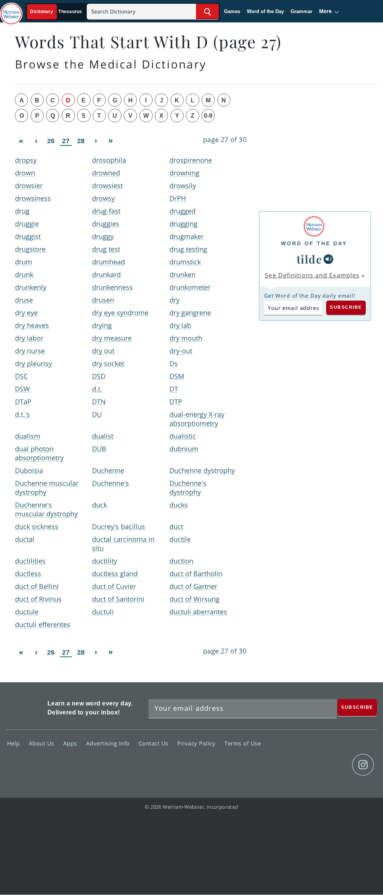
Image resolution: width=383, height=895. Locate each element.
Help (14, 743)
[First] (21, 140)
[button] (329, 12)
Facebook (282, 765)
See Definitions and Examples (312, 275)
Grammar (301, 11)
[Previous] (36, 140)
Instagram (363, 765)
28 (81, 141)
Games (232, 11)
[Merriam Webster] (314, 226)
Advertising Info (109, 743)
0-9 (208, 116)
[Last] (111, 140)
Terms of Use (242, 743)
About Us (42, 743)
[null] (328, 259)
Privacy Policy (197, 743)
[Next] (96, 140)
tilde (309, 259)
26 (51, 141)
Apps (71, 743)
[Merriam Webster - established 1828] (11, 10)
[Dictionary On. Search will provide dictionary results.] (56, 11)
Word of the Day (265, 11)
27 (66, 141)
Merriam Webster (25, 706)
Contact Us (154, 743)
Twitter (309, 765)
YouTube (336, 765)
